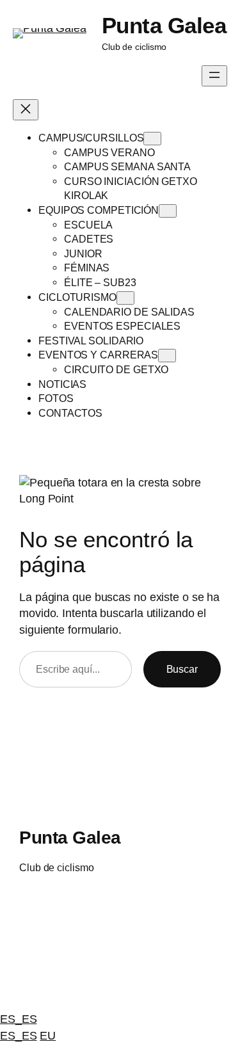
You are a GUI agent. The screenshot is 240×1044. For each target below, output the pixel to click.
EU (48, 1035)
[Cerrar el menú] (25, 109)
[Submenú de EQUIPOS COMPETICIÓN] (168, 211)
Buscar (182, 669)
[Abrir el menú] (214, 75)
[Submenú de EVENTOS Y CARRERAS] (167, 355)
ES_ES (18, 1019)
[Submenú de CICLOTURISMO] (125, 298)
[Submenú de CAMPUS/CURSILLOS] (152, 138)
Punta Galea (164, 25)
